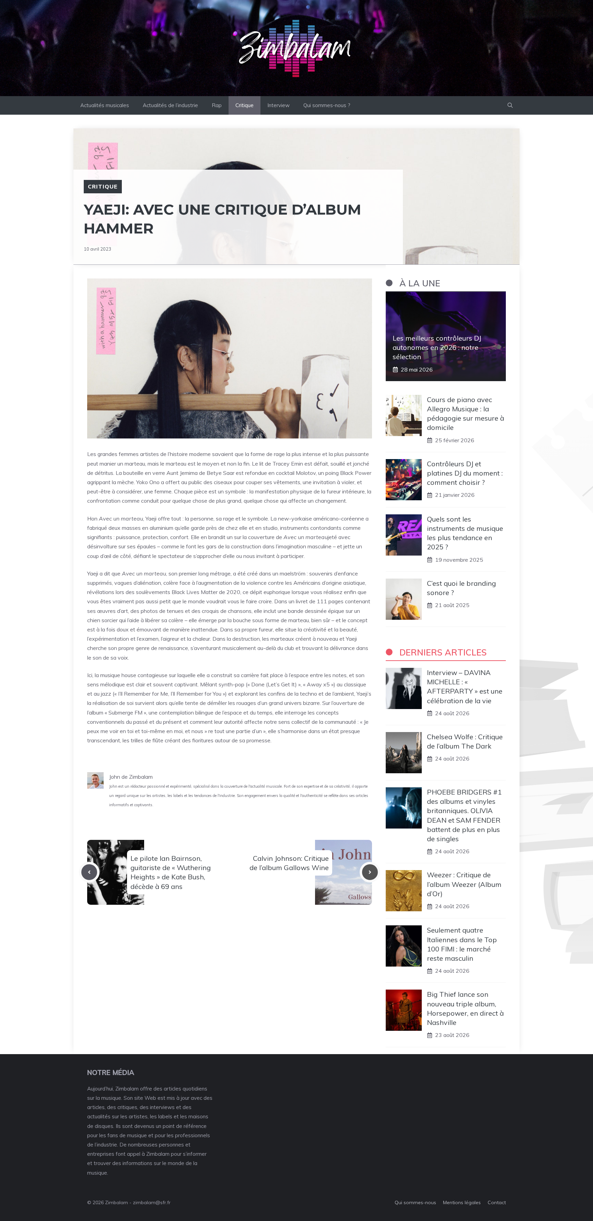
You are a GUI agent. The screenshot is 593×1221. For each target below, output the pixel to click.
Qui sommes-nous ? (326, 105)
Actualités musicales (104, 105)
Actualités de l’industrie (170, 105)
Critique (244, 105)
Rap (217, 105)
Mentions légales (462, 1202)
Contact (497, 1202)
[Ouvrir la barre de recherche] (510, 105)
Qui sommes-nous (415, 1202)
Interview (278, 105)
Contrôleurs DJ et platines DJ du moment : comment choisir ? (465, 473)
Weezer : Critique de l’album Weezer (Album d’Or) (464, 884)
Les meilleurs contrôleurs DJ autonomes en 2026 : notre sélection (437, 347)
